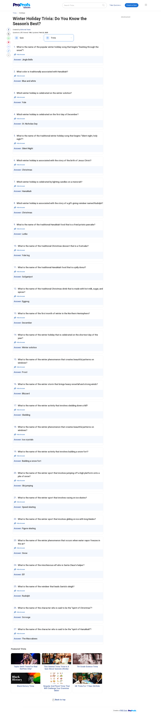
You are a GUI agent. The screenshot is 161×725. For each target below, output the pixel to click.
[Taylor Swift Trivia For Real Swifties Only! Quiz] (25, 658)
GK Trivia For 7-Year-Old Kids (87, 686)
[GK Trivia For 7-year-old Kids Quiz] (87, 678)
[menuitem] (115, 5)
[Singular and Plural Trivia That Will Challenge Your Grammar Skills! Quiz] (56, 678)
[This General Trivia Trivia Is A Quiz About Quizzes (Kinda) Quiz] (56, 658)
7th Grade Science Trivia (87, 666)
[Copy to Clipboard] (9, 51)
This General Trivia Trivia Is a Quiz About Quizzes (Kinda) (56, 667)
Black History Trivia (25, 686)
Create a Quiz (131, 5)
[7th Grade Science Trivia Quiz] (87, 658)
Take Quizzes (114, 5)
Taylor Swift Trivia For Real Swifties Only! (25, 667)
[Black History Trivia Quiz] (25, 678)
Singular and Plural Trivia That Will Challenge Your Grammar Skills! (56, 688)
